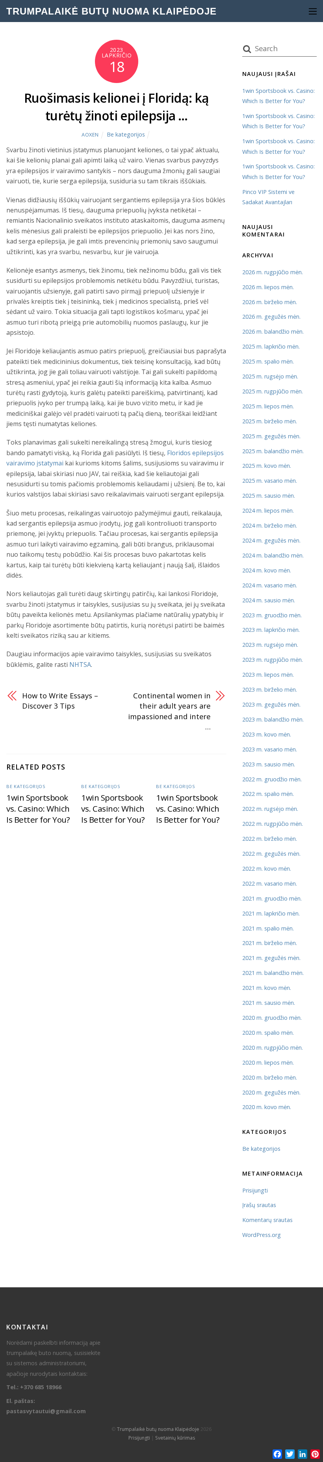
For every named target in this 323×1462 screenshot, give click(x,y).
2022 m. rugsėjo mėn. (270, 808)
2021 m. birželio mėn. (269, 943)
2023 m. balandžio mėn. (273, 719)
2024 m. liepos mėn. (268, 510)
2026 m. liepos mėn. (268, 287)
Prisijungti (255, 1190)
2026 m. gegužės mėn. (271, 316)
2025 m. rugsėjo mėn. (270, 376)
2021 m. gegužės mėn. (271, 958)
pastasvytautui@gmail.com (46, 1411)
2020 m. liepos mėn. (268, 1062)
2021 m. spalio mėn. (268, 928)
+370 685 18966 (40, 1387)
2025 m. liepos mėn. (268, 406)
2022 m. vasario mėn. (269, 883)
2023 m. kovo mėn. (266, 734)
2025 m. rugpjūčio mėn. (272, 391)
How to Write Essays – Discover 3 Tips (60, 700)
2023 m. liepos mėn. (268, 674)
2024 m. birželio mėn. (269, 525)
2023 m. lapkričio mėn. (271, 629)
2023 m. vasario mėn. (269, 749)
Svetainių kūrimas (175, 1437)
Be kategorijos (126, 134)
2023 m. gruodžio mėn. (272, 615)
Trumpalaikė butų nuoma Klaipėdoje (158, 1429)
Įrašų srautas (259, 1205)
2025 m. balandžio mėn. (273, 451)
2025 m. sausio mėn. (268, 495)
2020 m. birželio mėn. (269, 1077)
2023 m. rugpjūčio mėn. (272, 659)
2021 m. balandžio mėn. (273, 973)
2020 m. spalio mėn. (268, 1032)
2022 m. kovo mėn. (266, 868)
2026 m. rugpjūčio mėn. (272, 272)
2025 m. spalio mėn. (268, 361)
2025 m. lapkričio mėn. (271, 346)
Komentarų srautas (267, 1220)
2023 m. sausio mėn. (268, 764)
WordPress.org (261, 1235)
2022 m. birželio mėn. (269, 838)
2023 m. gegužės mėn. (271, 704)
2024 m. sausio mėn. (268, 600)
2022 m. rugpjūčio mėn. (272, 823)
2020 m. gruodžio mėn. (272, 1017)
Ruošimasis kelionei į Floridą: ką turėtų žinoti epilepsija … (116, 106)
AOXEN (90, 134)
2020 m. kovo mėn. (266, 1107)
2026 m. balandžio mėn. (273, 331)
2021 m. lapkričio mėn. (271, 913)
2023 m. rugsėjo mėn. (270, 644)
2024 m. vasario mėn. (269, 585)
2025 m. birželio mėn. (269, 421)
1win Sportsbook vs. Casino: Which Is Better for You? (38, 808)
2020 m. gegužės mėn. (271, 1092)
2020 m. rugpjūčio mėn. (272, 1047)
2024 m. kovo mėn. (266, 570)
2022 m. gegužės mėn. (271, 853)
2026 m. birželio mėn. (269, 302)
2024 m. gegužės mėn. (271, 540)
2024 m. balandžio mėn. (273, 555)
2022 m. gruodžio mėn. (272, 779)
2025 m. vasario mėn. (269, 480)
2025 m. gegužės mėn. (271, 436)
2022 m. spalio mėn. (268, 793)
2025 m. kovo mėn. (266, 465)
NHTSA (80, 664)
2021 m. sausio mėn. (268, 1002)
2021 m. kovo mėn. (266, 987)
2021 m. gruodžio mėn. (272, 898)
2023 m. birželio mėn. (269, 689)
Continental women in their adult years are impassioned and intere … (169, 710)
